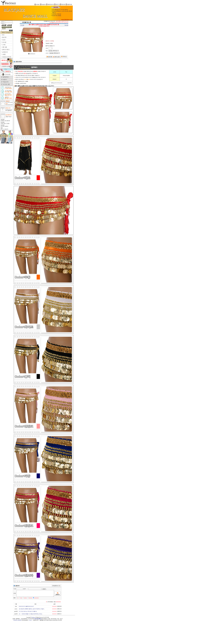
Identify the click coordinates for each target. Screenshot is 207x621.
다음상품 (66, 25)
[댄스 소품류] (6, 55)
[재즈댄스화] (6, 57)
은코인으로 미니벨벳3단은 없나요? (26, 606)
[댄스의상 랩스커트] (6, 38)
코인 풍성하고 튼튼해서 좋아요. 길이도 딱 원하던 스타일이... (32, 608)
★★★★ (30, 598)
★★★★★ (36, 598)
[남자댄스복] (6, 52)
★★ (21, 598)
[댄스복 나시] (6, 43)
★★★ (25, 598)
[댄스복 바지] (6, 35)
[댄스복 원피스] (6, 50)
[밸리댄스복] (6, 62)
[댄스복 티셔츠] (6, 40)
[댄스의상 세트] (6, 47)
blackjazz (33, 617)
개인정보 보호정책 (17, 620)
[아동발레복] (6, 67)
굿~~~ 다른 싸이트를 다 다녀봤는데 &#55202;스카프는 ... (31, 613)
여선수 (30, 620)
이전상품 (22, 25)
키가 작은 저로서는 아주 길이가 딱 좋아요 (28, 611)
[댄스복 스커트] (6, 45)
